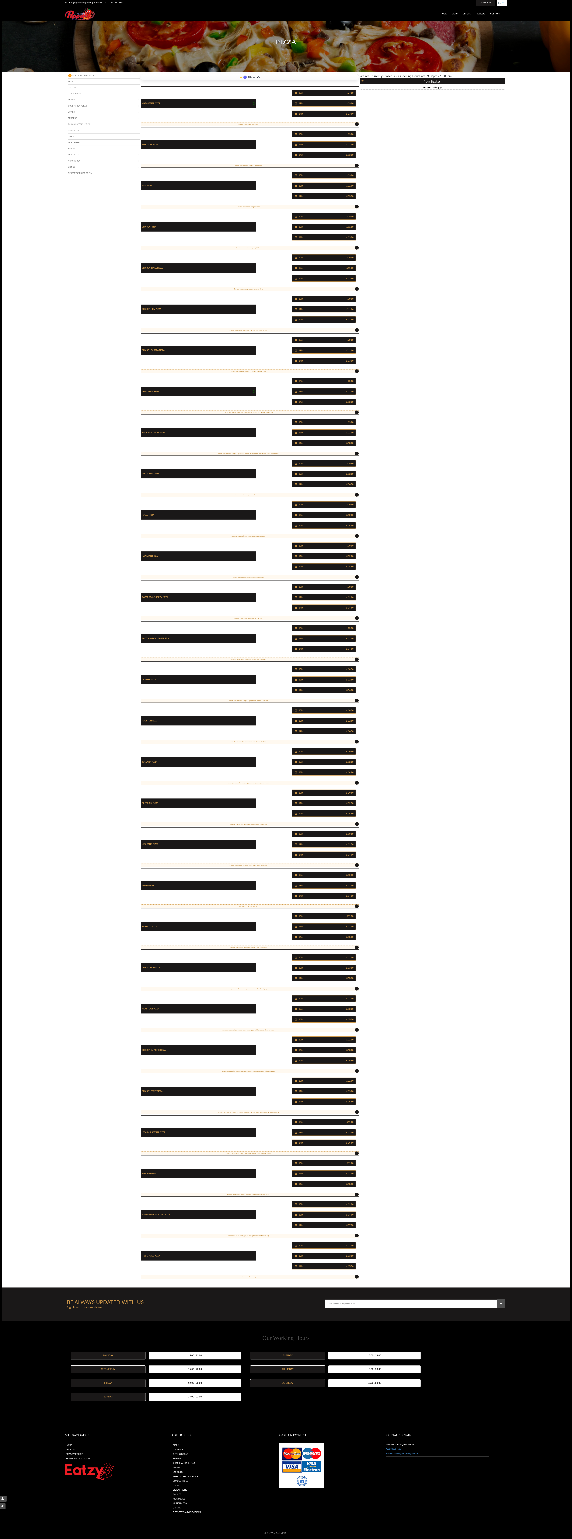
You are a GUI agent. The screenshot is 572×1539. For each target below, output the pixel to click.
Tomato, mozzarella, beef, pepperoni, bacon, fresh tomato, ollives (291, 1153)
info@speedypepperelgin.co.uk (85, 2)
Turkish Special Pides (79, 124)
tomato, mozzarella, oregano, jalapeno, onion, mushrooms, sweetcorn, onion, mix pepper (287, 453)
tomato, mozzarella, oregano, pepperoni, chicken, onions (293, 701)
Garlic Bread (74, 94)
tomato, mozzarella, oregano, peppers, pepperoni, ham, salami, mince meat (289, 1030)
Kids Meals (73, 155)
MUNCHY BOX (180, 1503)
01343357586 (115, 2)
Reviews (480, 14)
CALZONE (178, 1449)
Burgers (72, 118)
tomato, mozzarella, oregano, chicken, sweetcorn (294, 536)
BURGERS (178, 1472)
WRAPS (176, 1467)
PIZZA (176, 1445)
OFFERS (467, 14)
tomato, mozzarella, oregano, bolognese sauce (294, 495)
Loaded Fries (74, 130)
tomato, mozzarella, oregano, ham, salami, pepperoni (293, 824)
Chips (71, 136)
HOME (69, 1445)
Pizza (70, 81)
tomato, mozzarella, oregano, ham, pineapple (295, 577)
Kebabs (71, 100)
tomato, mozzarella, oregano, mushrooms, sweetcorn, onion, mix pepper (290, 412)
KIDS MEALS (179, 1499)
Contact (495, 14)
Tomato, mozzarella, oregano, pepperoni (295, 165)
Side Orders (74, 143)
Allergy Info (252, 77)
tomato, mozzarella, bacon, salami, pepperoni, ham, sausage (292, 1194)
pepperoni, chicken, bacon (298, 906)
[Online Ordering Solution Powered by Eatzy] (89, 1471)
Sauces (72, 149)
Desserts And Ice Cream (80, 173)
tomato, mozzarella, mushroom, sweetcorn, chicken (294, 742)
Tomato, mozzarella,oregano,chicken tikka (295, 289)
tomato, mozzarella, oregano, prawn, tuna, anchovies (293, 947)
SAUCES (177, 1494)
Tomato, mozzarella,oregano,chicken (296, 248)
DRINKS (177, 1508)
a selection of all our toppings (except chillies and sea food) (292, 1236)
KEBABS (177, 1458)
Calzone (72, 88)
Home (444, 14)
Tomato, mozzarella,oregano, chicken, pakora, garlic (293, 371)
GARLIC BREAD (180, 1454)
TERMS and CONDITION (78, 1458)
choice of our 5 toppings (298, 1277)
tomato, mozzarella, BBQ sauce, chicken (295, 618)
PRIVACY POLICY (74, 1454)
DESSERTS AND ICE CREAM (187, 1512)
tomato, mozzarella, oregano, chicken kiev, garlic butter (293, 330)
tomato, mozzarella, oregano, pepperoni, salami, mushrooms (292, 783)
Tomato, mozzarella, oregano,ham (297, 207)
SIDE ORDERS (180, 1490)
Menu (455, 14)
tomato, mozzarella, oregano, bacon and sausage (294, 659)
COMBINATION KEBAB (184, 1463)
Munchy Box (74, 161)
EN (500, 3)
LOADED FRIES (180, 1481)
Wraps (71, 112)
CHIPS (176, 1485)
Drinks (71, 167)
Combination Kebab (77, 106)
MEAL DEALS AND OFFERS (83, 75)
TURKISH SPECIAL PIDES (185, 1476)
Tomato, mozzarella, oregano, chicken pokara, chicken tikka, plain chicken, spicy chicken (287, 1112)
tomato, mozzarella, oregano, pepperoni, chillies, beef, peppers (292, 989)
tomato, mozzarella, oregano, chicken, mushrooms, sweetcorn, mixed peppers (289, 1071)
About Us (70, 1449)
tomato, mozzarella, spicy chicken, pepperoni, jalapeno (293, 865)
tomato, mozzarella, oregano (297, 124)
